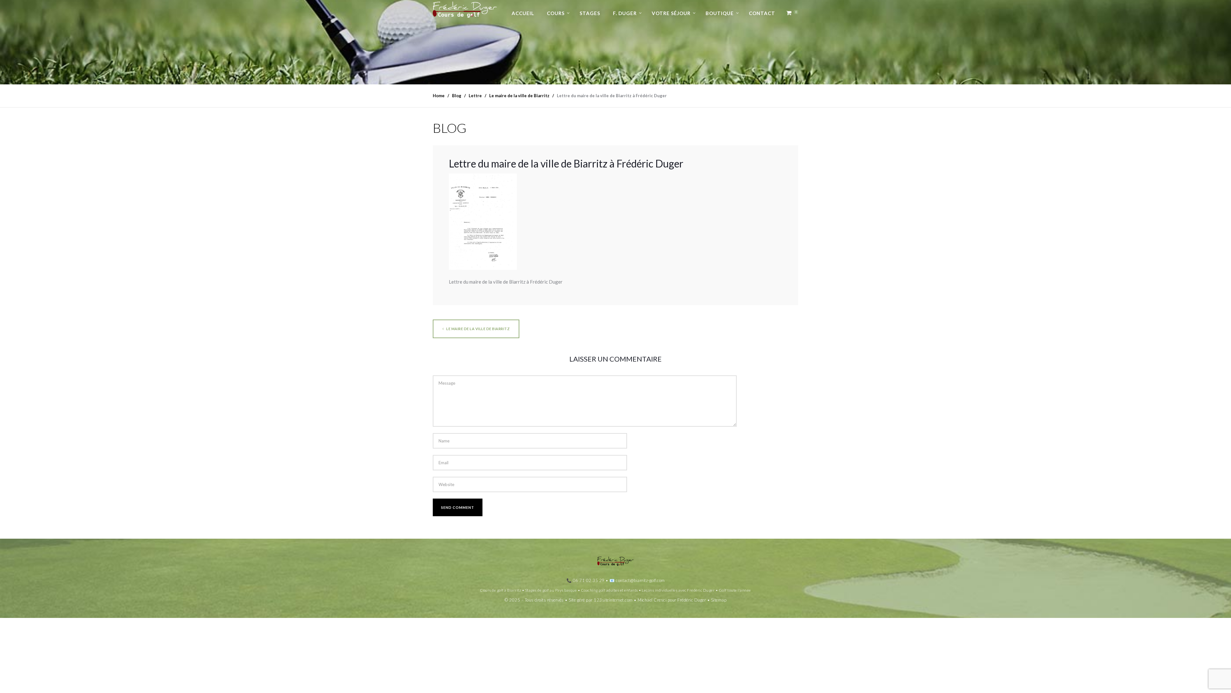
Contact (762, 13)
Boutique (720, 13)
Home (439, 95)
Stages (590, 13)
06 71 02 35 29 (589, 580)
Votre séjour (671, 13)
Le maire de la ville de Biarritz (478, 329)
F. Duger (625, 13)
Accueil (523, 13)
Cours (556, 13)
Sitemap (719, 600)
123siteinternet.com (613, 600)
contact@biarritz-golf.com (640, 580)
